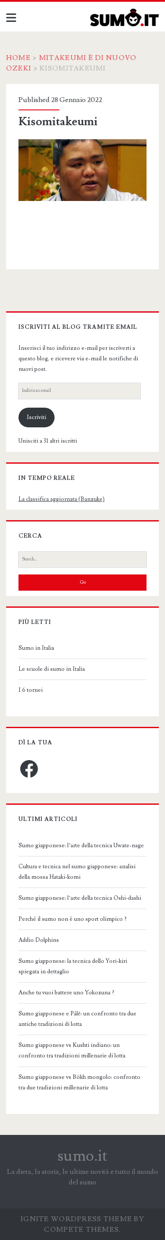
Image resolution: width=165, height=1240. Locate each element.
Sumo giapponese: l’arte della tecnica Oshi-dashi (79, 898)
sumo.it (82, 1156)
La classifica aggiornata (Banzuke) (61, 499)
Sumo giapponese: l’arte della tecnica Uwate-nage (81, 845)
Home (18, 57)
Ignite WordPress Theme (76, 1219)
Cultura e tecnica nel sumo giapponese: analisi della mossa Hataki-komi (77, 872)
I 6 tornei (30, 690)
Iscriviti (36, 417)
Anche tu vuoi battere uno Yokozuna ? (66, 992)
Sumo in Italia (36, 648)
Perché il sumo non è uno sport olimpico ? (72, 919)
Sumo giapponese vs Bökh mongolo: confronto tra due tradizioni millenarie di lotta (79, 1082)
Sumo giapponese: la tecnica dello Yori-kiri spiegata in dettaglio (72, 966)
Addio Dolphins (38, 940)
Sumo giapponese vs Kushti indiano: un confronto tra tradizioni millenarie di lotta (71, 1050)
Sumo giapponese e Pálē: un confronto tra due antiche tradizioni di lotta (77, 1019)
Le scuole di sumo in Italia (51, 669)
